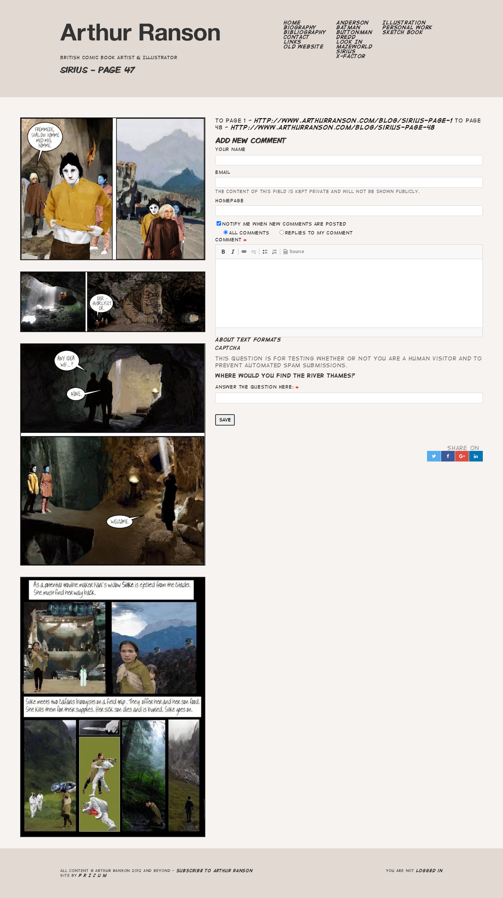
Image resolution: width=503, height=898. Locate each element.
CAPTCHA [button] (228, 347)
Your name (230, 149)
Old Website (303, 46)
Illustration (404, 22)
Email (222, 172)
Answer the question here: (254, 386)
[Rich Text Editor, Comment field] (349, 293)
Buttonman (354, 32)
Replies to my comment (319, 232)
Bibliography (305, 32)
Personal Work (408, 27)
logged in (429, 870)
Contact (296, 37)
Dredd (346, 37)
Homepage (229, 200)
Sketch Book (403, 32)
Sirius (346, 51)
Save (225, 419)
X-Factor (350, 56)
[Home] (140, 34)
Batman (348, 27)
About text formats (248, 339)
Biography (300, 27)
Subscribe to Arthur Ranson (215, 870)
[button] (223, 251)
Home (292, 22)
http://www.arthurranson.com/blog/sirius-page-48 (333, 127)
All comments (249, 232)
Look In (349, 41)
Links (292, 41)
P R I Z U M (93, 875)
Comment (228, 239)
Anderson (352, 22)
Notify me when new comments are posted (284, 224)
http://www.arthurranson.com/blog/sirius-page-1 (353, 120)
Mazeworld (354, 46)
